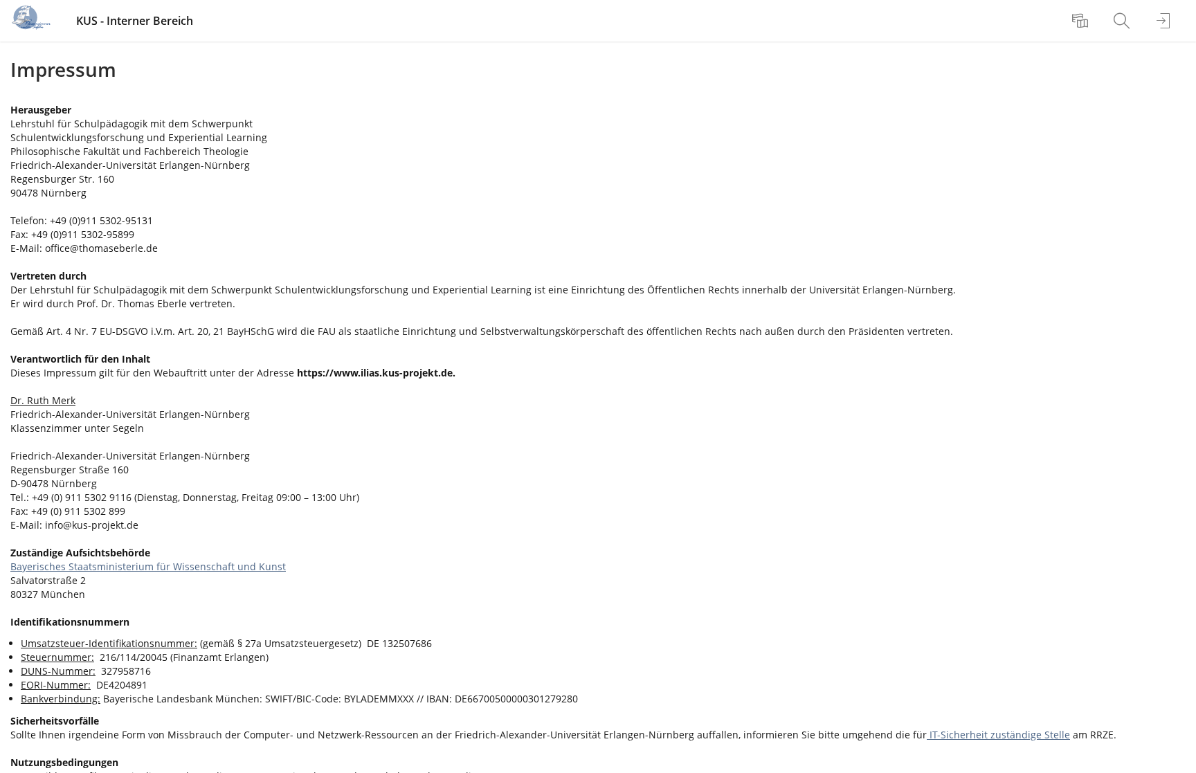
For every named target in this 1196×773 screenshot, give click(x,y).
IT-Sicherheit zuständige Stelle (998, 734)
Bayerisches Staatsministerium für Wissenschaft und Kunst (148, 566)
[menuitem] (1082, 21)
